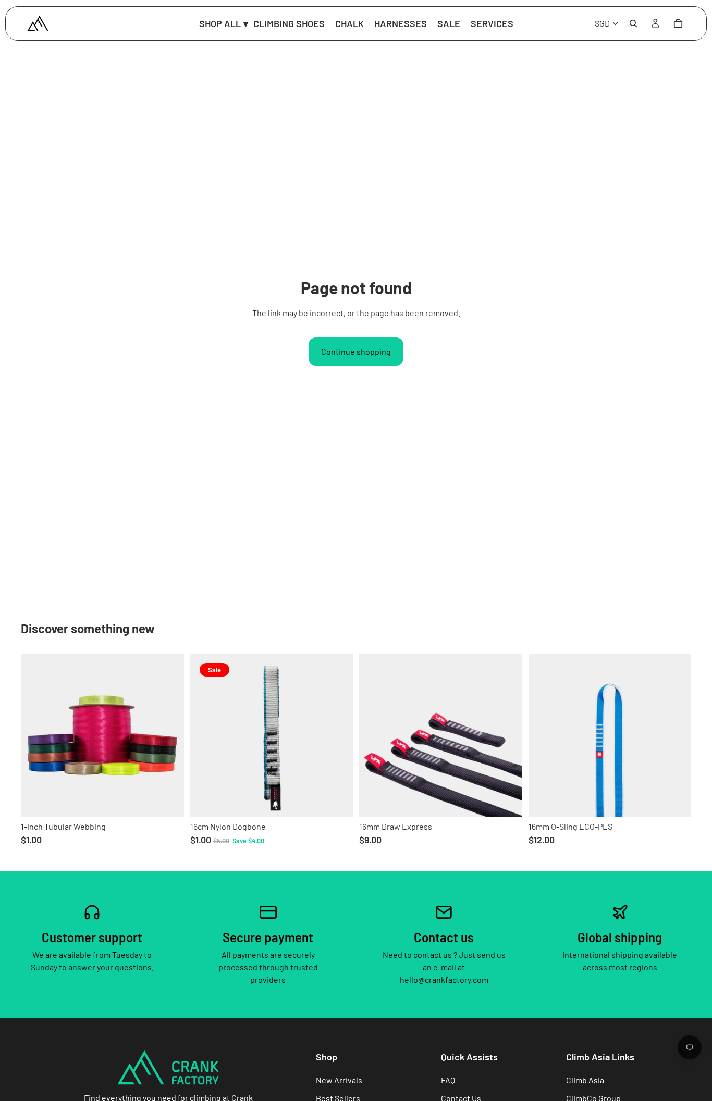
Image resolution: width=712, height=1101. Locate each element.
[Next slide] (506, 735)
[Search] (633, 23)
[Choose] (167, 800)
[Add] (336, 800)
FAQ (448, 1080)
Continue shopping (356, 351)
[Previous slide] (374, 735)
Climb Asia (585, 1080)
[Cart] (678, 23)
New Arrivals (339, 1080)
